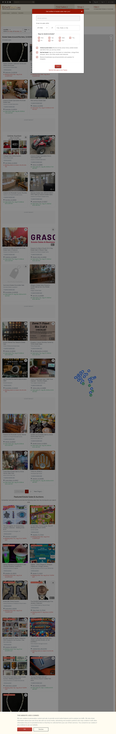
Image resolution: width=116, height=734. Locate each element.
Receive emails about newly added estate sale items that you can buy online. (59, 48)
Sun (63, 40)
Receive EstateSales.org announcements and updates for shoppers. (57, 58)
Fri (41, 40)
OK (25, 729)
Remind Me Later (54, 70)
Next (58, 66)
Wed (63, 38)
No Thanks (64, 70)
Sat (52, 40)
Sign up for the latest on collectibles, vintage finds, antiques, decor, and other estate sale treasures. (59, 53)
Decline (41, 729)
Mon (42, 38)
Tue (52, 38)
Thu (73, 38)
